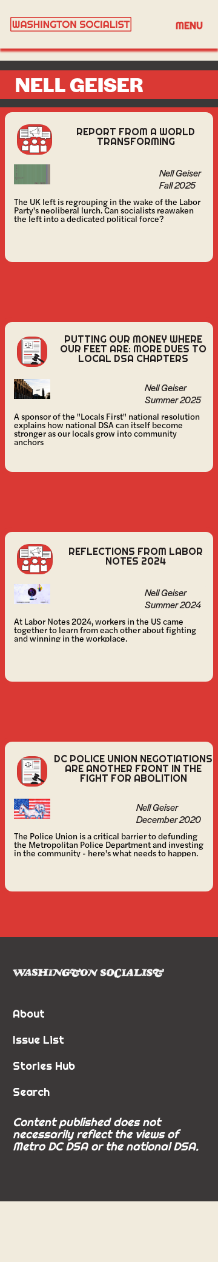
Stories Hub (44, 1066)
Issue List (38, 1040)
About (29, 1014)
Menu (189, 25)
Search (31, 1092)
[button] (189, 25)
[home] (84, 24)
